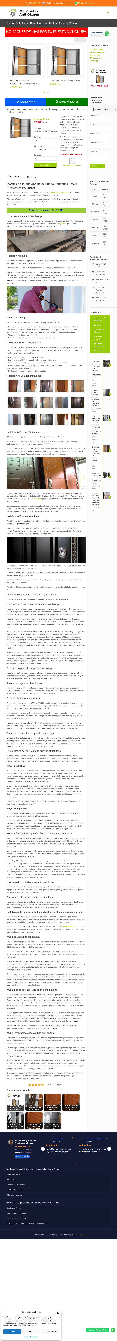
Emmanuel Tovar (58, 1139)
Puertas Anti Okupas (99, 330)
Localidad (94, 143)
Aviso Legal (11, 1180)
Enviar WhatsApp (69, 101)
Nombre (94, 115)
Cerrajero (97, 325)
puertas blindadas (70, 926)
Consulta (94, 152)
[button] (58, 1312)
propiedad (38, 499)
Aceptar (12, 1331)
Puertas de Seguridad (59, 192)
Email (93, 124)
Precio (38, 119)
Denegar (31, 1331)
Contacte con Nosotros (39, 210)
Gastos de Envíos (14, 1208)
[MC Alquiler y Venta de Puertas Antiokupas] (28, 12)
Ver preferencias (50, 1331)
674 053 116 (57, 210)
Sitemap (81, 1235)
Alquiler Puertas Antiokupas (100, 319)
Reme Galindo (91, 1139)
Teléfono (94, 133)
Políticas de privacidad (31, 1336)
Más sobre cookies (14, 1195)
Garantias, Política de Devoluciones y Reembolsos (27, 1223)
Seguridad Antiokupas (98, 345)
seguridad (62, 224)
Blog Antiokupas (13, 1174)
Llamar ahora (27, 101)
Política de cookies (14, 1190)
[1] (44, 92)
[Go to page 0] (75, 1163)
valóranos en (21, 1156)
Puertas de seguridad (98, 337)
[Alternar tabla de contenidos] (35, 177)
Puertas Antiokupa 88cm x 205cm (64, 81)
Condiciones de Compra (16, 1213)
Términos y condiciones (16, 1218)
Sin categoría (99, 350)
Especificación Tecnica (72, 165)
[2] (48, 92)
